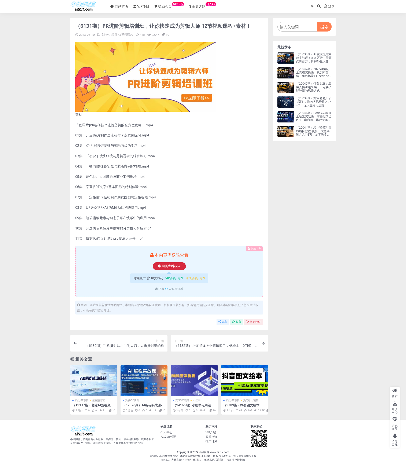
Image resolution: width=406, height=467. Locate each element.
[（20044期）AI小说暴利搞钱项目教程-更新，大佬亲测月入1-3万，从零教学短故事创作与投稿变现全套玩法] (285, 131)
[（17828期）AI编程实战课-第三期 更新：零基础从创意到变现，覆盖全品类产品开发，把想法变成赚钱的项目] (144, 380)
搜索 (324, 27)
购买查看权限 (171, 266)
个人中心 (166, 432)
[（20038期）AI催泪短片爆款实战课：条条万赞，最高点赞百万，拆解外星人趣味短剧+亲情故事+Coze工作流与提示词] (285, 58)
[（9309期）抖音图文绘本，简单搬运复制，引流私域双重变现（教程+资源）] (244, 380)
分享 (224, 321)
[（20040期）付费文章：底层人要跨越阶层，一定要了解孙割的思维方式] (285, 87)
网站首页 (121, 6)
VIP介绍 (211, 432)
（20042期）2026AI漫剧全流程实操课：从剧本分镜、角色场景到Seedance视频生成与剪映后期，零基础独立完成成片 (314, 76)
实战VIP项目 (109, 35)
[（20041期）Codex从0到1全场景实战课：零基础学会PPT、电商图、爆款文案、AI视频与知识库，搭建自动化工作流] (285, 116)
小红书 (196, 400)
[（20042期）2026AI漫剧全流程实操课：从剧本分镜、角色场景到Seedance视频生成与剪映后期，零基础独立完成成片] (285, 72)
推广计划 (211, 441)
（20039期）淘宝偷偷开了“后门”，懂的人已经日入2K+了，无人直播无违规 (313, 101)
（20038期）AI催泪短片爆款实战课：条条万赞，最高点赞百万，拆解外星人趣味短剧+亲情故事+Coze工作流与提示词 (314, 61)
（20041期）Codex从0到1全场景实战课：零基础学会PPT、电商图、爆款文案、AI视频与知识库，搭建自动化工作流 (314, 120)
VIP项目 (143, 6)
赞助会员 (170, 5)
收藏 (238, 321)
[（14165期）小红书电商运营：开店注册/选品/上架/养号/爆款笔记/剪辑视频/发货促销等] (194, 380)
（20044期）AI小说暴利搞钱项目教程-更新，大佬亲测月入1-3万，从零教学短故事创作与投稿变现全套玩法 (314, 134)
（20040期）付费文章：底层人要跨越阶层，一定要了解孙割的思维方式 (314, 87)
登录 (331, 6)
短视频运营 (125, 35)
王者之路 (203, 5)
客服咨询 (211, 437)
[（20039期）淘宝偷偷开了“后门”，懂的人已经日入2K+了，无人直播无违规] (285, 102)
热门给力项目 (250, 400)
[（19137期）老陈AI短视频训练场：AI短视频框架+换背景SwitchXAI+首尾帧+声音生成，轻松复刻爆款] (93, 380)
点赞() (255, 321)
